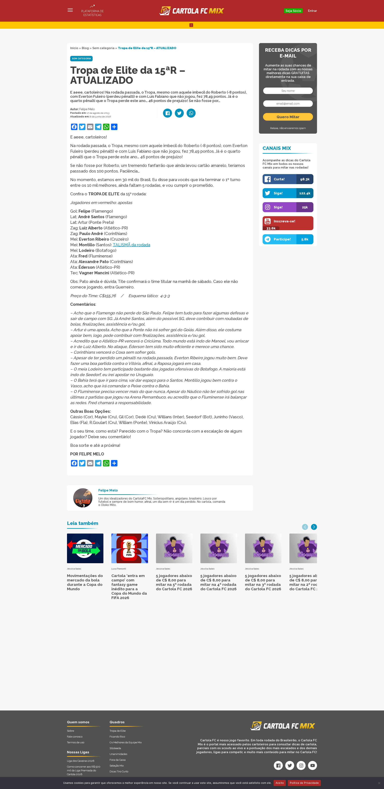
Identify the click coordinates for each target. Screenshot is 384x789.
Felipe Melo (87, 109)
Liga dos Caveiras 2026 (80, 760)
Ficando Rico (117, 736)
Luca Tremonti (118, 569)
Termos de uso (75, 742)
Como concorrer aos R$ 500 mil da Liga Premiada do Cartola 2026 (83, 770)
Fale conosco (74, 736)
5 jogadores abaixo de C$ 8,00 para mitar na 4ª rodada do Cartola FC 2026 (218, 582)
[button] (305, 527)
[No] (379, 783)
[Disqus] (149, 659)
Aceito (280, 782)
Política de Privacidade (304, 782)
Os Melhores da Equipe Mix (126, 742)
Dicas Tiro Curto (119, 771)
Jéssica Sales (74, 569)
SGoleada (115, 748)
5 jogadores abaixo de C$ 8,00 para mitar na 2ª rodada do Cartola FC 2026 (307, 582)
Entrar (312, 11)
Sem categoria (103, 48)
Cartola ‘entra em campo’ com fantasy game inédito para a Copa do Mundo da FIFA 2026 (129, 586)
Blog (85, 48)
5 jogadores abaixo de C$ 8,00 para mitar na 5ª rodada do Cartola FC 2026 (174, 582)
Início (74, 48)
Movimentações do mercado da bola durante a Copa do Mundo (85, 582)
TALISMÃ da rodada (131, 244)
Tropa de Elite (118, 730)
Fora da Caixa (118, 759)
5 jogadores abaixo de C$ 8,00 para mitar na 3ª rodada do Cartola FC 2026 (263, 582)
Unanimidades (118, 754)
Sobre (70, 730)
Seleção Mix (117, 765)
